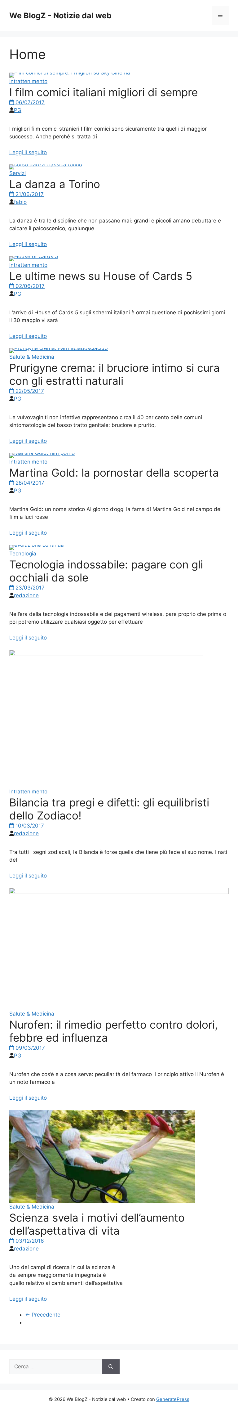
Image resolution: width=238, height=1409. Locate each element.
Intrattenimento (28, 81)
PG (17, 110)
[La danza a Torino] (45, 164)
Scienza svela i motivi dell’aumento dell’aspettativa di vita (97, 1224)
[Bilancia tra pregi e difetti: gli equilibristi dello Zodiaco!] (106, 654)
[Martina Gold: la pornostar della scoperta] (42, 453)
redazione (26, 595)
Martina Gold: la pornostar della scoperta (114, 472)
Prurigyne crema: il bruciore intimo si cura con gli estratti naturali (114, 374)
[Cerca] (111, 1366)
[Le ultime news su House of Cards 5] (33, 256)
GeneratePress (172, 1399)
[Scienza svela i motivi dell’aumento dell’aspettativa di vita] (102, 1201)
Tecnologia (22, 553)
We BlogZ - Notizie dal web (60, 15)
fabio (20, 202)
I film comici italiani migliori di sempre (103, 92)
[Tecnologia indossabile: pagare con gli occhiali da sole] (36, 545)
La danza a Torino (54, 184)
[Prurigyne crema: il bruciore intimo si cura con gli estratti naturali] (58, 348)
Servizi (17, 173)
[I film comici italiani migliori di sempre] (69, 73)
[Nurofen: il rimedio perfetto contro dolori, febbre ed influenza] (119, 892)
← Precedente (42, 1315)
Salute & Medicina (31, 357)
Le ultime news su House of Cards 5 (100, 275)
